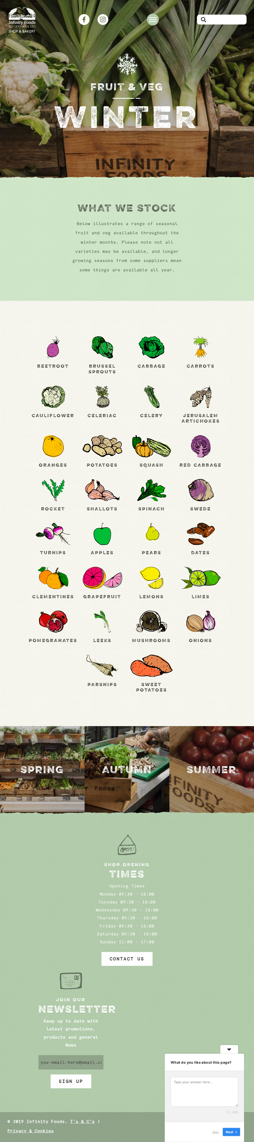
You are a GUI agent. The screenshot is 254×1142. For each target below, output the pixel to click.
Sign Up (71, 1081)
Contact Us (127, 959)
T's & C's (82, 1121)
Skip (215, 1132)
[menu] (153, 19)
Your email (71, 1062)
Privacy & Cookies (30, 1130)
